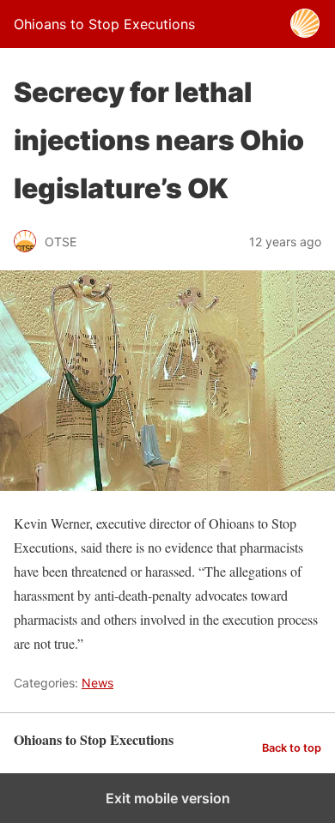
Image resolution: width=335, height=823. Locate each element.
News (97, 682)
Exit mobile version (168, 798)
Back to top (291, 747)
